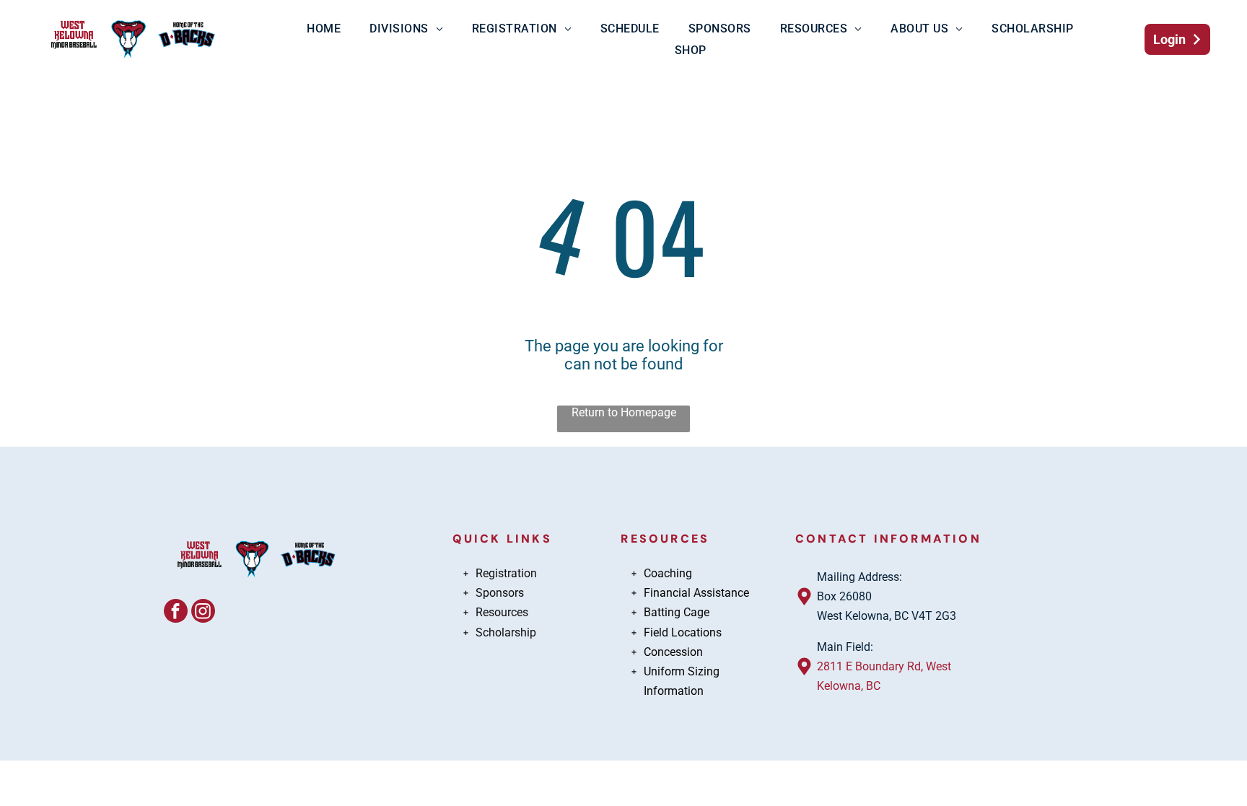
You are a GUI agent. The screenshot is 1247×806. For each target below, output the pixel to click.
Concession (673, 652)
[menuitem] (323, 28)
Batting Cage (676, 612)
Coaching (668, 573)
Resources (502, 612)
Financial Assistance (696, 593)
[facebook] (176, 612)
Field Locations (683, 632)
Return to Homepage (624, 412)
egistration (510, 573)
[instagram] (203, 612)
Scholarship (506, 632)
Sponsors (500, 593)
